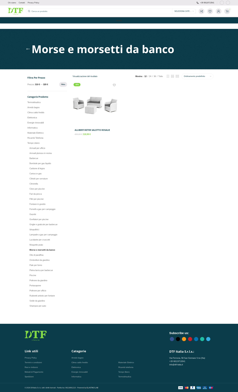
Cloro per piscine (37, 189)
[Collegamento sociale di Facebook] (222, 3)
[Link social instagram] (228, 3)
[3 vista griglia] (172, 76)
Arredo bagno (33, 107)
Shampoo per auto (37, 306)
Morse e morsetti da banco (42, 250)
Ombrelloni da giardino (39, 260)
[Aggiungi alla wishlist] (114, 85)
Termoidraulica (33, 102)
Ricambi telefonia (125, 367)
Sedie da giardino (37, 301)
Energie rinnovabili (35, 122)
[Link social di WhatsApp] (202, 339)
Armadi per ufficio (37, 148)
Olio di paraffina (36, 255)
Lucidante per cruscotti (39, 240)
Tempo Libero (33, 143)
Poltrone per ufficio (37, 290)
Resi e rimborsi (31, 367)
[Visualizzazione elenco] (168, 76)
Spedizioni (29, 376)
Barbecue (33, 158)
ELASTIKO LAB (92, 388)
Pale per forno (35, 265)
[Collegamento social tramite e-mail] (184, 339)
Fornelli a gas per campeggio (42, 209)
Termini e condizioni (33, 362)
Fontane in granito (37, 204)
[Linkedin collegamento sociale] (196, 339)
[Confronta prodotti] (201, 11)
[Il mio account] (218, 11)
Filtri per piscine (36, 199)
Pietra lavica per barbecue (41, 270)
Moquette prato (36, 245)
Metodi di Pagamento (34, 372)
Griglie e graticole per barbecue (43, 224)
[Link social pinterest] (190, 339)
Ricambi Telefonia (35, 138)
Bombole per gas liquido (40, 163)
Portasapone (35, 285)
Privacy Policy (31, 358)
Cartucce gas (35, 173)
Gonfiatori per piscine (38, 219)
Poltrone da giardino (38, 280)
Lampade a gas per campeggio (43, 234)
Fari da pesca (35, 194)
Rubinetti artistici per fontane (42, 295)
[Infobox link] (205, 3)
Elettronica (32, 117)
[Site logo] (15, 11)
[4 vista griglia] (177, 76)
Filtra (63, 84)
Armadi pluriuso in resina (40, 153)
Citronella (33, 184)
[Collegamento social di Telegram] (208, 339)
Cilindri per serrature (38, 178)
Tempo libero (124, 372)
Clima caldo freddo (35, 112)
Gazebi (32, 214)
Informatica (32, 128)
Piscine (32, 275)
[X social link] (178, 339)
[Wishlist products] (210, 11)
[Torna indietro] (28, 49)
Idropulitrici (34, 229)
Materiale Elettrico (35, 133)
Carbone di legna (37, 168)
